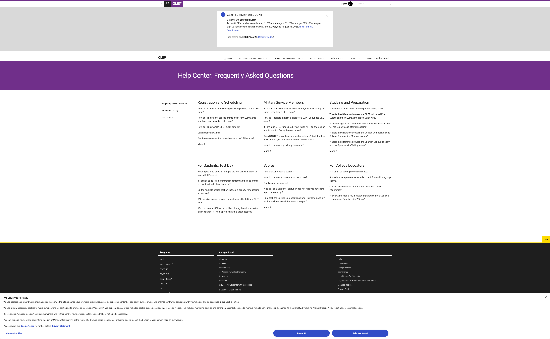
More (201, 144)
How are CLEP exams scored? (279, 171)
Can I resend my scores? (276, 183)
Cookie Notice (27, 326)
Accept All (302, 333)
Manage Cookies (14, 333)
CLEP (162, 58)
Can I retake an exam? (209, 132)
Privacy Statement (61, 326)
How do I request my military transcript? (284, 145)
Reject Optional (360, 333)
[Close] (546, 297)
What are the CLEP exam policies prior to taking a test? (357, 108)
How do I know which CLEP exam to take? (219, 127)
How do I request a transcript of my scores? (285, 177)
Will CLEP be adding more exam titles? (348, 171)
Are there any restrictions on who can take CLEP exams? (226, 138)
